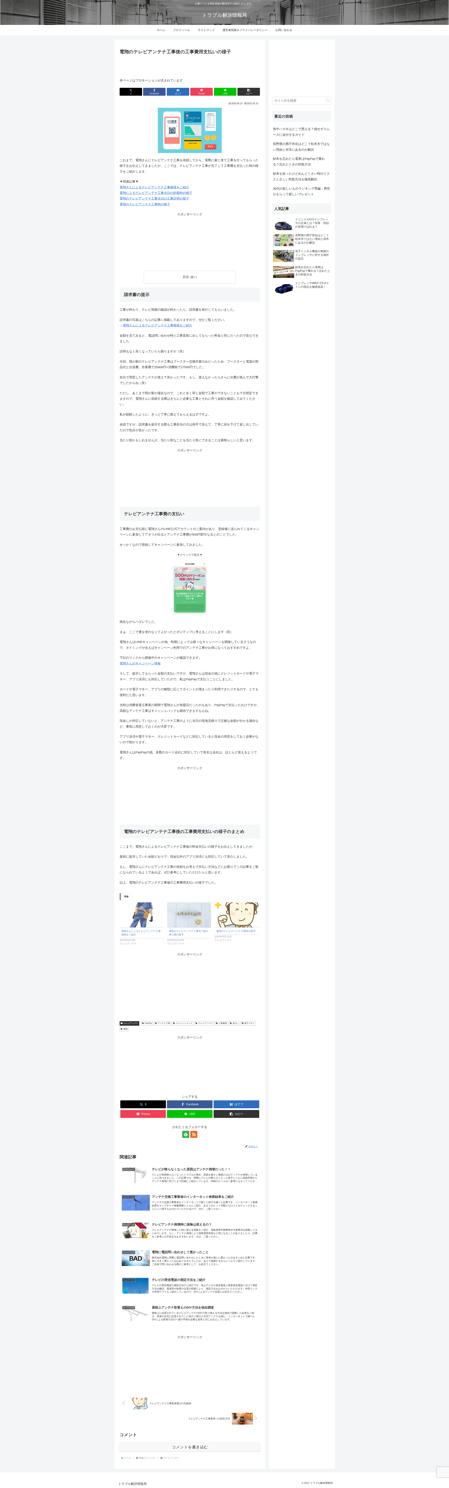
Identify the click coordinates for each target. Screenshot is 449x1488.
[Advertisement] (190, 65)
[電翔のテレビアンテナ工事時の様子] (237, 914)
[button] (248, 92)
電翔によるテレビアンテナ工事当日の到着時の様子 (156, 193)
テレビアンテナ (130, 1023)
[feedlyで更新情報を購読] (185, 1134)
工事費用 (223, 1023)
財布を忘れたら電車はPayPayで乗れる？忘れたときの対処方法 (299, 161)
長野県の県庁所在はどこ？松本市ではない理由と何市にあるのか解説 (301, 146)
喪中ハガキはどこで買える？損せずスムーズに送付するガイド (301, 131)
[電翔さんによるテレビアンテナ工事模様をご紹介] (142, 914)
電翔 (125, 1029)
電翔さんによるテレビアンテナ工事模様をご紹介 (154, 187)
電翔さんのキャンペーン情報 (140, 663)
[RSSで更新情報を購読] (193, 1134)
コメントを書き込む (190, 1447)
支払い (236, 1023)
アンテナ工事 (164, 1023)
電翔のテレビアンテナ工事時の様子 (145, 204)
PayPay (148, 1023)
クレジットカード (184, 1023)
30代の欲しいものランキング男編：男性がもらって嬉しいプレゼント (301, 191)
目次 (186, 277)
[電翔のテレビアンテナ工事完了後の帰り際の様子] (189, 914)
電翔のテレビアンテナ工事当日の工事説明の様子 (154, 198)
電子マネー (249, 1023)
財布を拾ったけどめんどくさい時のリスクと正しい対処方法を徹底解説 (301, 176)
